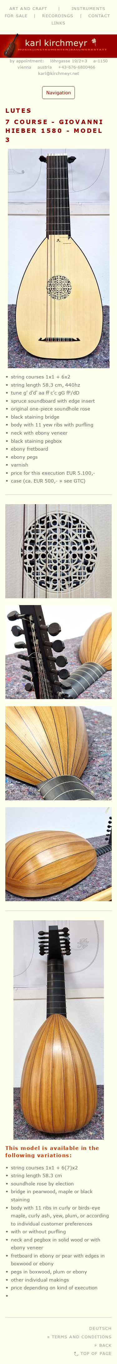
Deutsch (100, 1328)
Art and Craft (28, 8)
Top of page (96, 1353)
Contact (99, 15)
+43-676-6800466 (76, 67)
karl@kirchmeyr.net (58, 73)
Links (58, 22)
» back (103, 1345)
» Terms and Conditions (79, 1336)
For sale (16, 15)
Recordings (57, 15)
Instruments (88, 8)
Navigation (58, 92)
